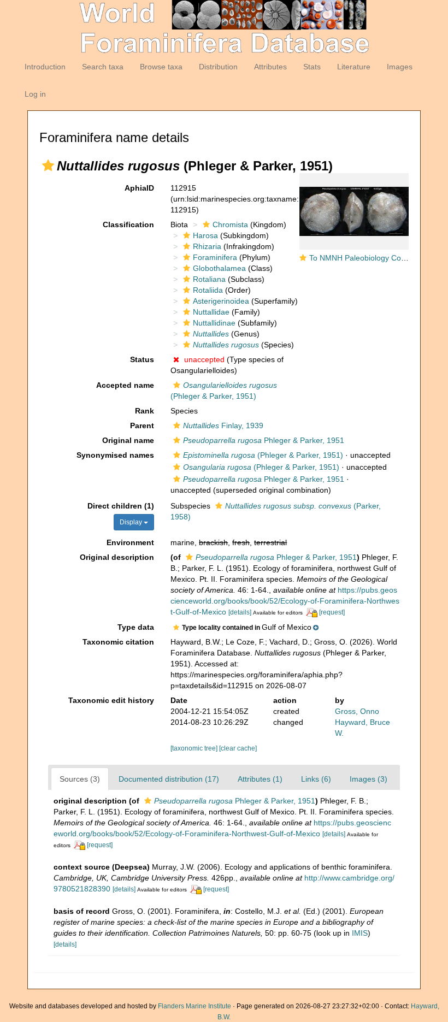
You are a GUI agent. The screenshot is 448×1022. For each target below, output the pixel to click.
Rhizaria (207, 246)
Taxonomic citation (118, 641)
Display (132, 522)
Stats (312, 66)
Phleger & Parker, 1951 (263, 440)
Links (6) (316, 779)
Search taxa (102, 66)
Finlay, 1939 (223, 425)
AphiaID (139, 188)
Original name (128, 440)
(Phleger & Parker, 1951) (263, 455)
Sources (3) (80, 779)
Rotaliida (208, 290)
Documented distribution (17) (169, 779)
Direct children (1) (120, 505)
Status (142, 359)
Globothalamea (219, 268)
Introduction (45, 66)
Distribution (218, 66)
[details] (239, 612)
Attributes (270, 66)
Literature (353, 66)
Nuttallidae (211, 312)
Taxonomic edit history (111, 700)
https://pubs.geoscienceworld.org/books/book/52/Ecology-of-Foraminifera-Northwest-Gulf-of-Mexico (284, 601)
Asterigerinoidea (221, 301)
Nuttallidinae (214, 322)
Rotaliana (209, 279)
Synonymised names (115, 455)
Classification (128, 224)
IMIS (360, 933)
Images (399, 66)
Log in (35, 94)
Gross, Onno (357, 711)
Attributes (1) (260, 779)
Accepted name (125, 385)
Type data (135, 627)
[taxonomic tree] (194, 748)
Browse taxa (161, 66)
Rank (144, 410)
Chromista (230, 224)
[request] (332, 612)
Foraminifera (215, 257)
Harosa (205, 235)
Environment (130, 542)
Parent (142, 425)
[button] (48, 165)
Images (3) (368, 779)
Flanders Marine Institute (194, 1006)
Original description (117, 557)
